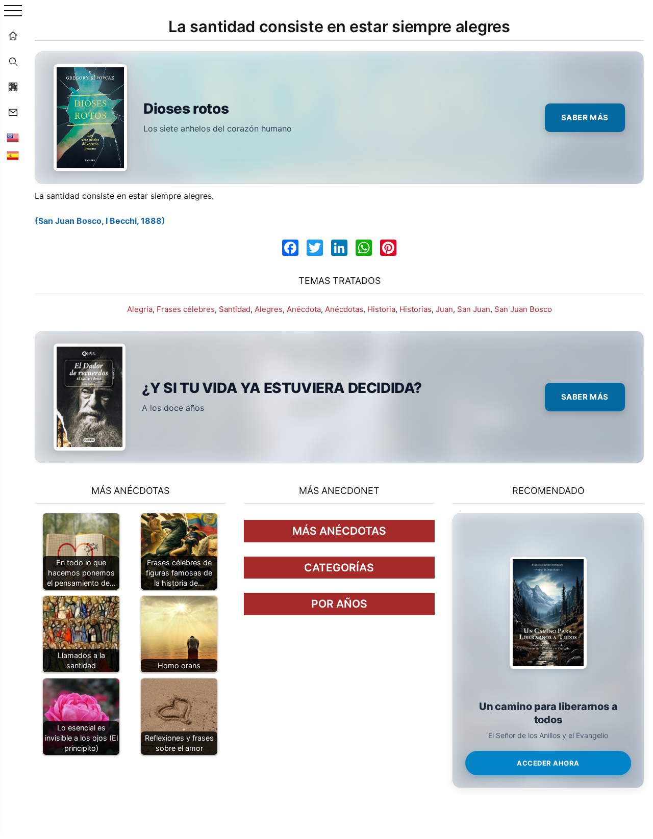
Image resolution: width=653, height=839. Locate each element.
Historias (415, 309)
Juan (444, 309)
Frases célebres (186, 309)
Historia (381, 309)
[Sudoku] (12, 86)
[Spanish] (12, 155)
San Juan (473, 309)
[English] (12, 137)
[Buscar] (12, 61)
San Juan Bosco (523, 309)
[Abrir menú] (13, 11)
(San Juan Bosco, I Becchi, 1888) (100, 221)
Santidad (234, 309)
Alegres (269, 309)
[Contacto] (12, 112)
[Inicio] (12, 35)
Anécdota (304, 309)
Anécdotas (344, 309)
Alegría (140, 309)
